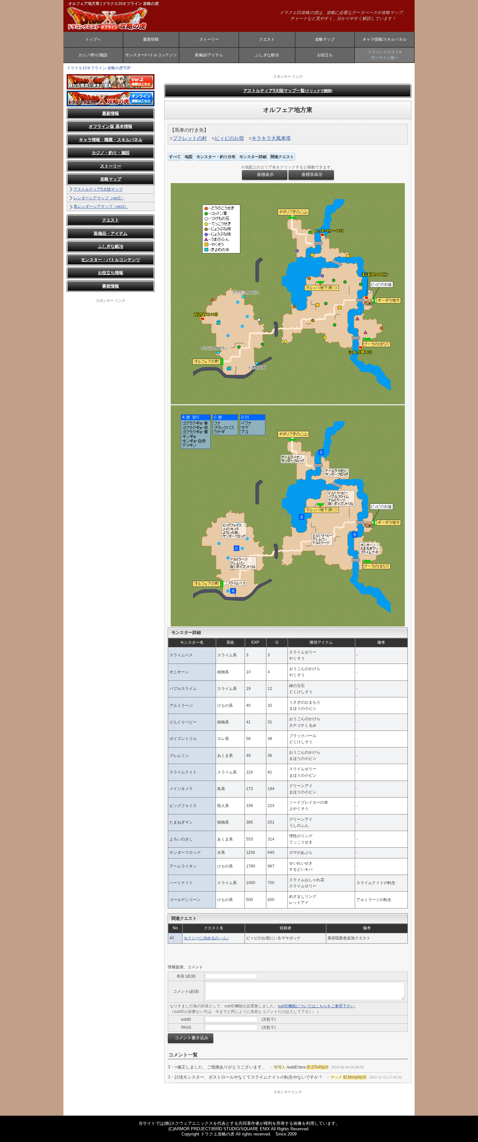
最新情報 (151, 39)
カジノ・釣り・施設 (111, 152)
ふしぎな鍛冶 (267, 55)
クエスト (267, 39)
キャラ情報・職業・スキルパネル (110, 139)
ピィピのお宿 (229, 138)
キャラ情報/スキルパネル (384, 39)
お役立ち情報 (110, 272)
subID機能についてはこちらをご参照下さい (316, 1006)
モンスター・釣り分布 (215, 157)
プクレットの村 (190, 138)
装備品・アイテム (110, 233)
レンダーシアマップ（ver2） (98, 198)
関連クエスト (282, 157)
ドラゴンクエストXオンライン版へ (385, 55)
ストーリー (209, 39)
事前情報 (110, 286)
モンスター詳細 (253, 157)
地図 (189, 157)
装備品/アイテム (209, 55)
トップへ (93, 39)
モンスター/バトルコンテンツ (151, 55)
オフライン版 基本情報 (110, 126)
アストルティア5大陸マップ (98, 189)
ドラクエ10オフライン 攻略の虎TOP (99, 68)
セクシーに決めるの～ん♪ (206, 938)
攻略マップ (325, 39)
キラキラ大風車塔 (271, 138)
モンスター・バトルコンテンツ (110, 259)
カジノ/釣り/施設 (93, 55)
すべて (175, 157)
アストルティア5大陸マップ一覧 (287, 90)
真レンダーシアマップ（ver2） (100, 206)
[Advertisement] (111, 400)
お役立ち (325, 55)
